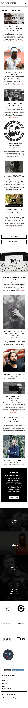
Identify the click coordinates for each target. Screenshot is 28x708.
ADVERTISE (5, 686)
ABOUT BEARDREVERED (9, 675)
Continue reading (14, 117)
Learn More (14, 497)
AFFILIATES (5, 683)
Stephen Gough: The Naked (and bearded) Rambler (14, 211)
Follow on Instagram (18, 670)
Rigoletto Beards (14, 103)
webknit (12, 703)
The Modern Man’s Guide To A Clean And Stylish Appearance (14, 333)
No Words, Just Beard (14, 374)
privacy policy (7, 688)
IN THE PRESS (6, 680)
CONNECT (4, 678)
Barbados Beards (14, 72)
